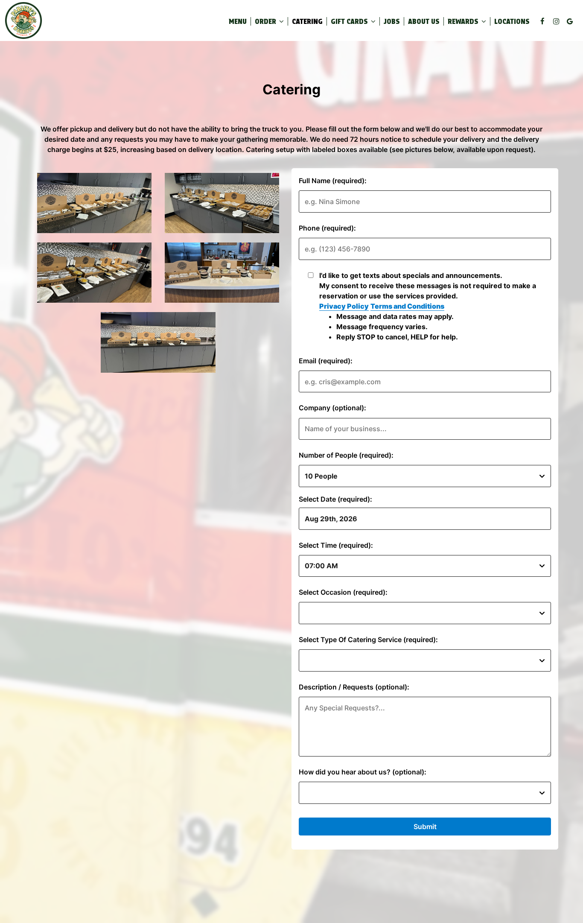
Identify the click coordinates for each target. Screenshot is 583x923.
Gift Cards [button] (350, 21)
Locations (512, 21)
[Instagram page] (556, 21)
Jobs (392, 21)
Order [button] (266, 21)
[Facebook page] (542, 21)
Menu (238, 21)
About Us (424, 21)
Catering (307, 21)
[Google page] (570, 21)
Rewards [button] (464, 21)
